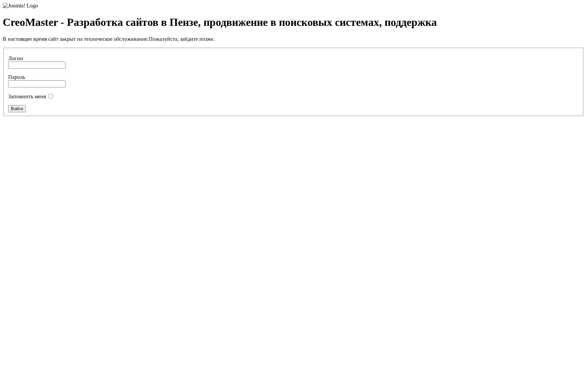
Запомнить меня (27, 96)
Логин (15, 58)
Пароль (16, 77)
